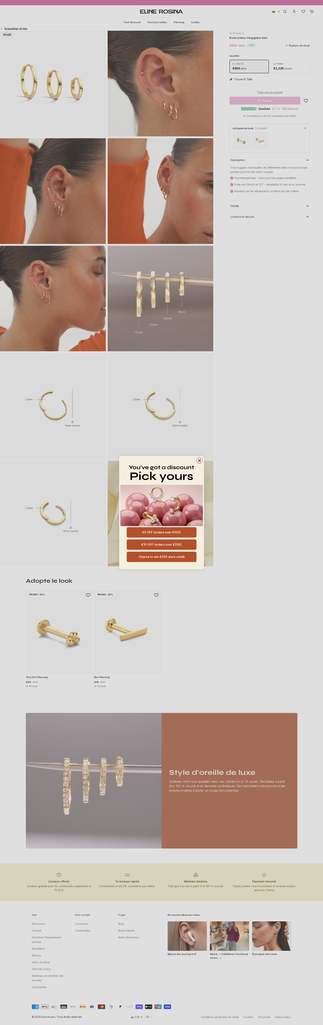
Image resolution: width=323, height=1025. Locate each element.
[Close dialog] (199, 461)
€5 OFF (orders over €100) (161, 532)
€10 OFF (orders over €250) (161, 544)
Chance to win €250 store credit (162, 557)
